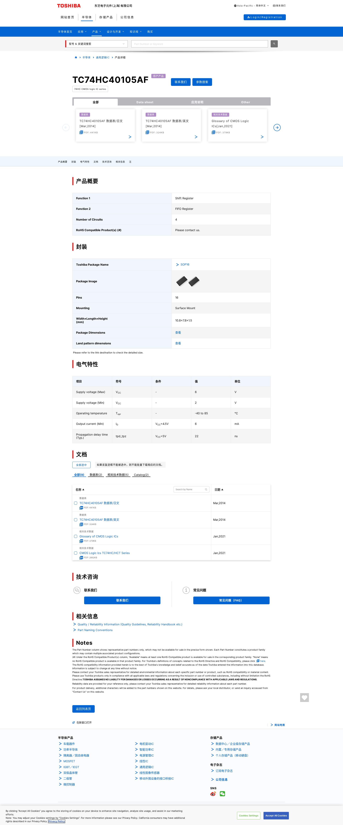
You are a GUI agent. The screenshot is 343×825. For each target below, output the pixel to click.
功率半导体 (70, 749)
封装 (73, 161)
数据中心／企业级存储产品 (233, 744)
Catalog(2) (141, 475)
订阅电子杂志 (224, 771)
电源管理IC (147, 755)
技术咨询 (107, 161)
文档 (96, 161)
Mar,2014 (219, 503)
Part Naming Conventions (95, 630)
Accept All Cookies (276, 815)
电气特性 (85, 161)
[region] (171, 815)
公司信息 (222, 779)
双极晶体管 (70, 773)
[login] (304, 697)
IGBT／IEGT (71, 767)
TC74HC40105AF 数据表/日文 (99, 503)
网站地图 (280, 725)
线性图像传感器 (150, 773)
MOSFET (69, 761)
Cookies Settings (248, 815)
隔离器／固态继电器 (76, 755)
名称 (78, 489)
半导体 (87, 57)
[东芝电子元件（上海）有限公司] (113, 5)
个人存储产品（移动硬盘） (233, 755)
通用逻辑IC (103, 57)
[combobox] (199, 43)
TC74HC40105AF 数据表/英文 (99, 519)
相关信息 (120, 161)
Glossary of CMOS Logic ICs (98, 536)
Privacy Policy (56, 821)
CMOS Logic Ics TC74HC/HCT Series (104, 553)
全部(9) (79, 475)
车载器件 (69, 744)
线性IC (144, 761)
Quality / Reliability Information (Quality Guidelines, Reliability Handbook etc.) (130, 624)
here (262, 661)
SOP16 (185, 264)
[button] (251, 6)
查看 (178, 332)
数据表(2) (96, 475)
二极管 (67, 778)
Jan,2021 (219, 536)
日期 (217, 489)
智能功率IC (147, 749)
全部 (96, 102)
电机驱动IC (147, 744)
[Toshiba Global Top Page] (76, 5)
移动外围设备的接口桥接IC (157, 778)
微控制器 (69, 784)
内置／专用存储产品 (228, 749)
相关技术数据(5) (118, 475)
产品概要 (62, 161)
